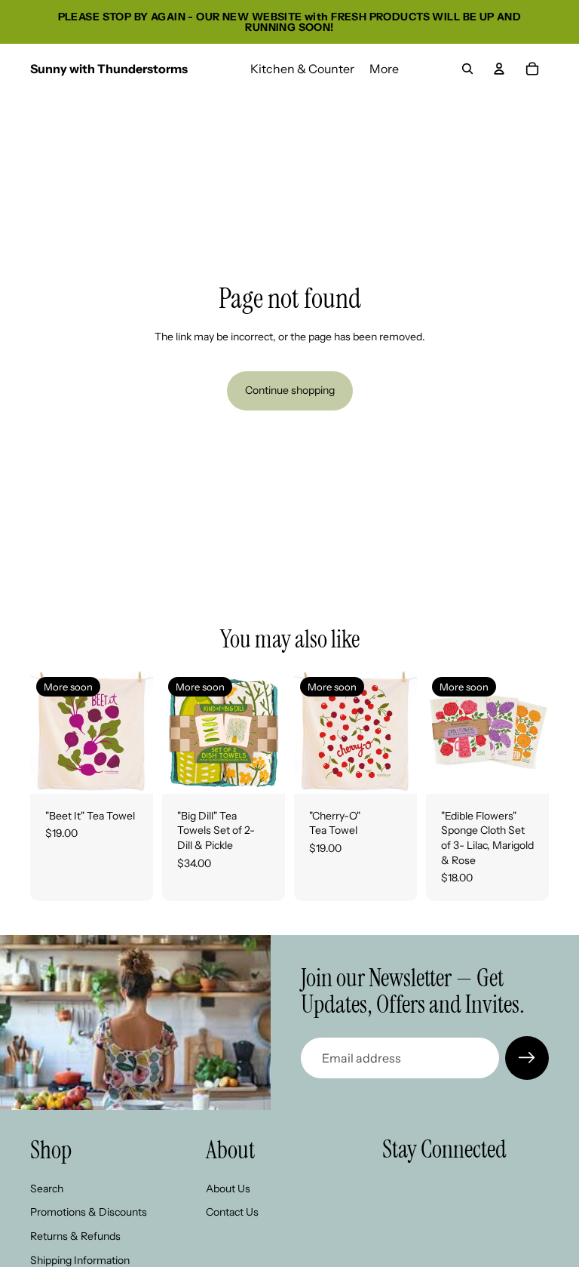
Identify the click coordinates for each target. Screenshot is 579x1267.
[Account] (499, 68)
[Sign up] (527, 1058)
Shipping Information (80, 1259)
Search (46, 1188)
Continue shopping (290, 390)
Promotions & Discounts (88, 1212)
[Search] (467, 68)
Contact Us (232, 1212)
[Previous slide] (46, 732)
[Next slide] (136, 732)
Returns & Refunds (75, 1236)
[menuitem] (384, 69)
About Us (228, 1188)
